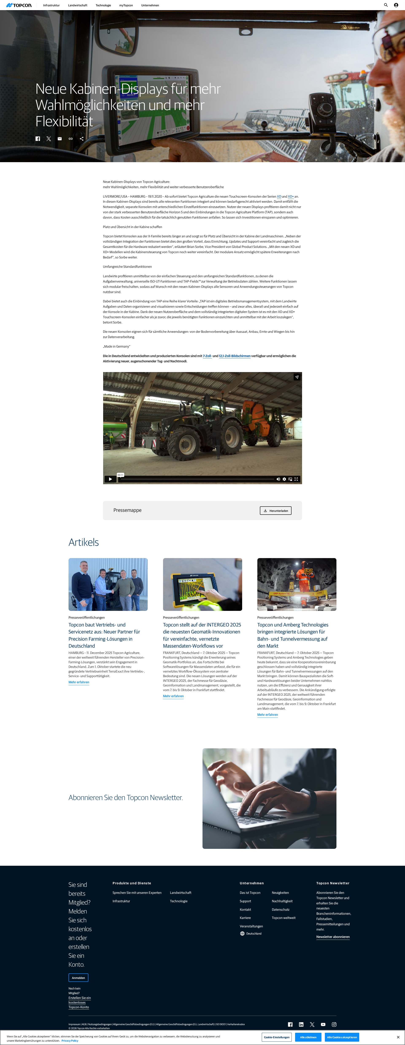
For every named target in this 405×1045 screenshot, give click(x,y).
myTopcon (126, 5)
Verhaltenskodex (236, 1024)
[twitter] (312, 1024)
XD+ (291, 196)
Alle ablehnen (308, 1037)
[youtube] (323, 1024)
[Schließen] (398, 1037)
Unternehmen (150, 5)
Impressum (74, 1024)
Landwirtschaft (77, 5)
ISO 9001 (221, 1024)
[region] (202, 1037)
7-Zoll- (207, 355)
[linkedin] (301, 1024)
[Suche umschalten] (386, 5)
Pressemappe (127, 510)
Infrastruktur (51, 5)
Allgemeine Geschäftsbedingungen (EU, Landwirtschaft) (185, 1024)
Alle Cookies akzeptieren (342, 1037)
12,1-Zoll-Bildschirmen (235, 355)
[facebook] (290, 1024)
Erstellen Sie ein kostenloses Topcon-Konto (80, 1002)
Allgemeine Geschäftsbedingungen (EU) (134, 1024)
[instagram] (334, 1024)
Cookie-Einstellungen (277, 1037)
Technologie (103, 5)
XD (279, 196)
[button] (37, 138)
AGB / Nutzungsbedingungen (97, 1024)
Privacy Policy (70, 1040)
